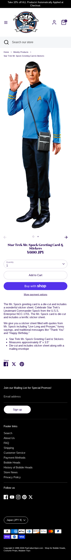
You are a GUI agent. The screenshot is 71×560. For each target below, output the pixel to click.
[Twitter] (30, 497)
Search (8, 433)
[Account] (54, 20)
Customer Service (14, 452)
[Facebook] (6, 497)
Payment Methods (14, 457)
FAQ (6, 442)
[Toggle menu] (5, 22)
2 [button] (38, 236)
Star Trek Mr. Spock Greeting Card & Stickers (24, 56)
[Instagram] (18, 497)
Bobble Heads (12, 462)
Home (6, 52)
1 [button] (33, 236)
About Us (9, 438)
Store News (11, 472)
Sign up (17, 409)
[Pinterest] (24, 497)
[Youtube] (12, 497)
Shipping (9, 447)
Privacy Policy (12, 477)
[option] (35, 147)
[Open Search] (6, 42)
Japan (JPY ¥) (14, 520)
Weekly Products (20, 52)
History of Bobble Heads (18, 467)
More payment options (35, 294)
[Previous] (5, 237)
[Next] (66, 237)
